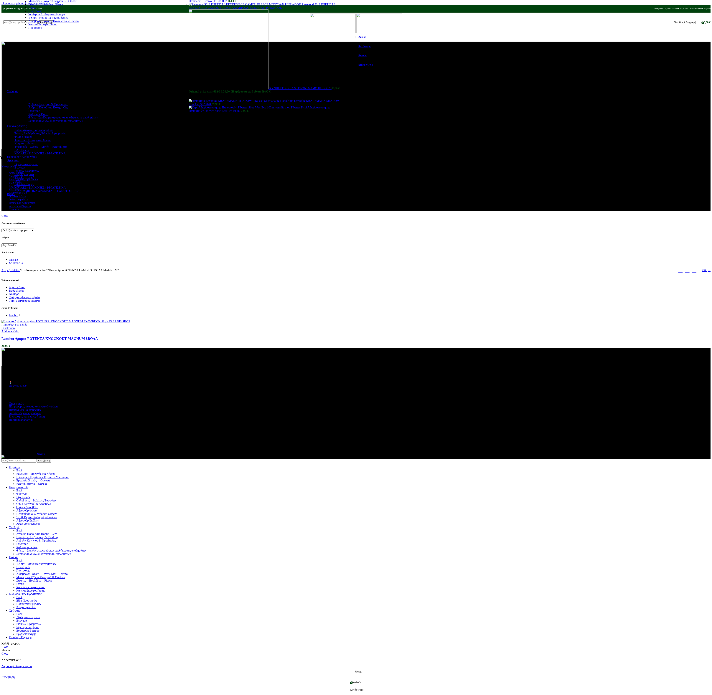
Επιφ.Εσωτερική (24, 177)
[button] (14, 324)
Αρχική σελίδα (10, 270)
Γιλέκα (32, 7)
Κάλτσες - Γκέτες (38, 114)
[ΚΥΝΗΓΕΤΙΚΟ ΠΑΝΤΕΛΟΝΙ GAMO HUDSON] (229, 88)
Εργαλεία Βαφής (24, 184)
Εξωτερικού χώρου (27, 627)
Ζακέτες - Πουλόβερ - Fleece (45, 4)
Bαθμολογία (16, 290)
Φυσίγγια (21, 493)
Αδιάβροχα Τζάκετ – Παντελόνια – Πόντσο (42, 573)
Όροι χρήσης (16, 403)
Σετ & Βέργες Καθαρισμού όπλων (36, 517)
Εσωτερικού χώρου (27, 630)
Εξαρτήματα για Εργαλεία (31, 483)
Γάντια (20, 583)
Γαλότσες (34, 110)
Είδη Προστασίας (26, 600)
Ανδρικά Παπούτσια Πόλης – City (36, 533)
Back (19, 470)
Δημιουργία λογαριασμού (16, 666)
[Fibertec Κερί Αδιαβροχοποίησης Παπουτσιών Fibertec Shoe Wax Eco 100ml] (240, 107)
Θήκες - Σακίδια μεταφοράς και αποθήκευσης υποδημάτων (63, 117)
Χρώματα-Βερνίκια (26, 164)
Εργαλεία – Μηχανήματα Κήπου (35, 473)
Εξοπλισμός (23, 497)
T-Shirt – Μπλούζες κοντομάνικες (36, 563)
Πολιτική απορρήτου (21, 419)
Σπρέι (17, 180)
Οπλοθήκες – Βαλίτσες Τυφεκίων (36, 500)
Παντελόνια (35, 11)
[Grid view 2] (680, 270)
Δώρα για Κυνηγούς (28, 523)
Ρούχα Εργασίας (26, 607)
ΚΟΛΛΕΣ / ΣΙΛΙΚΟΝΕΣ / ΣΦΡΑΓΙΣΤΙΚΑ (40, 153)
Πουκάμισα (35, 27)
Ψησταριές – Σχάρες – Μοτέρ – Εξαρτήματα (40, 146)
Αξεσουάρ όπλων (26, 510)
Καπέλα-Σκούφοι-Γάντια (42, 24)
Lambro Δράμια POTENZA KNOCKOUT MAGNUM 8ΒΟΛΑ (49, 339)
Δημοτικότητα (17, 287)
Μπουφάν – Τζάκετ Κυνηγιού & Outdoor (40, 577)
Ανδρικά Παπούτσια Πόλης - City (48, 107)
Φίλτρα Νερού (23, 136)
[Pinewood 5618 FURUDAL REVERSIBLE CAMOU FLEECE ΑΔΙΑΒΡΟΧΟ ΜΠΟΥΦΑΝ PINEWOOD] (245, 4)
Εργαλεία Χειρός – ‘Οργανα (33, 480)
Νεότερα (14, 294)
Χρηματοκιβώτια (24, 143)
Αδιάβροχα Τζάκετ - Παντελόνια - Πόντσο (53, 21)
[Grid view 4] (694, 270)
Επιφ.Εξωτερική (24, 174)
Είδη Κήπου (21, 150)
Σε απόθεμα (16, 263)
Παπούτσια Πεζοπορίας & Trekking (37, 537)
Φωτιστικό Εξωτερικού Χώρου (32, 140)
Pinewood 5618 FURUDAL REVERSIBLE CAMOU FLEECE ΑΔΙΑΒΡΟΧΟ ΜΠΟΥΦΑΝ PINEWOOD (262, 6)
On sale (13, 259)
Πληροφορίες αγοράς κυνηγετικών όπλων (33, 406)
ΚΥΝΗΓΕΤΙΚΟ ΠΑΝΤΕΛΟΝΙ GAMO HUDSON (300, 88)
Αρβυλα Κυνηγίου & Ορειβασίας (36, 540)
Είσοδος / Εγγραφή (20, 637)
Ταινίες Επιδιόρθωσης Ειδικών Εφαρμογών (40, 133)
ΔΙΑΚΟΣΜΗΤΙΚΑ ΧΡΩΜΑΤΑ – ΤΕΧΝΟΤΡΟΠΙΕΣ (46, 190)
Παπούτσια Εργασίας (28, 603)
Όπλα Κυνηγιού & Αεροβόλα (33, 503)
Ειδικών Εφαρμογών (26, 170)
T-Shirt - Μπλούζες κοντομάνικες (48, 17)
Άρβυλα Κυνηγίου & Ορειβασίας (48, 104)
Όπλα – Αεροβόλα (27, 507)
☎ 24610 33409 (18, 385)
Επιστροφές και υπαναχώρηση (27, 416)
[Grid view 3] (687, 270)
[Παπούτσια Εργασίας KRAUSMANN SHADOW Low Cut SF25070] (234, 100)
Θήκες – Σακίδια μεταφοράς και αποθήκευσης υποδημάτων (51, 550)
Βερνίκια (19, 167)
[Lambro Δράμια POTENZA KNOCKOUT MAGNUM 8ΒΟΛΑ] (65, 321)
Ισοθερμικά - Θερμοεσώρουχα (46, 14)
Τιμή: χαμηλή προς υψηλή (24, 297)
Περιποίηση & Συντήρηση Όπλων (36, 513)
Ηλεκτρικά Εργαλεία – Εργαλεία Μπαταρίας (42, 477)
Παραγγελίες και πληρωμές (25, 409)
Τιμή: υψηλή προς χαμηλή (24, 300)
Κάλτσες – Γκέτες (26, 547)
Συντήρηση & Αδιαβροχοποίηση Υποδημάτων (55, 120)
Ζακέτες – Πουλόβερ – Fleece (34, 580)
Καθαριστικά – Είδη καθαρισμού (33, 130)
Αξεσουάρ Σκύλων (27, 520)
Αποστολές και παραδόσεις (25, 413)
